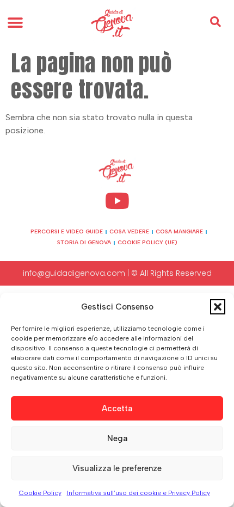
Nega (117, 438)
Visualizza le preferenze (117, 468)
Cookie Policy (40, 493)
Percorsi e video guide (66, 231)
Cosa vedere (129, 231)
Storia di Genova (84, 242)
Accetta (117, 408)
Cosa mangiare (179, 231)
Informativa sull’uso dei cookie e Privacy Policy (138, 493)
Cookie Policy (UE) (147, 242)
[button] (217, 306)
